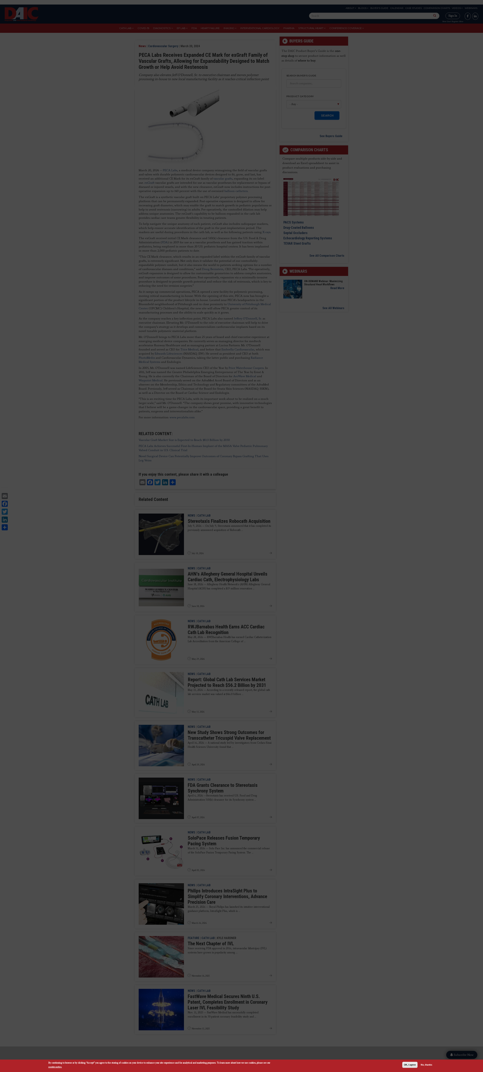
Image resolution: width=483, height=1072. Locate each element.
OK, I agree (410, 1065)
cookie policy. (55, 1066)
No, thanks (426, 1065)
